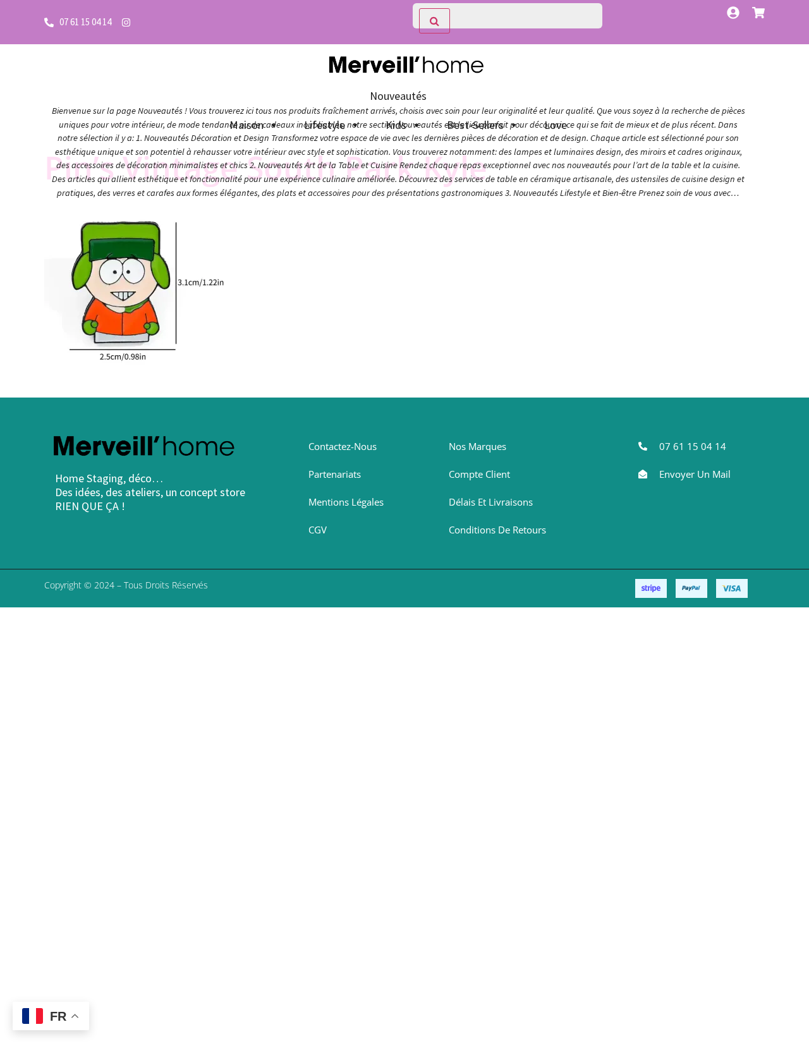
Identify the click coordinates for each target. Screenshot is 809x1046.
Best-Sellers (475, 125)
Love (555, 125)
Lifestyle (324, 125)
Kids (396, 125)
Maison (246, 125)
